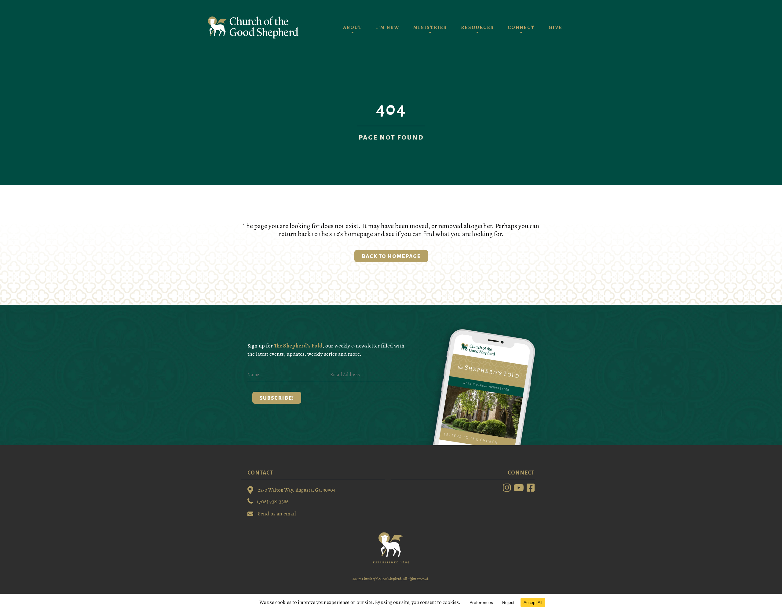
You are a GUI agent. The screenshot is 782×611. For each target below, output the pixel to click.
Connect (521, 27)
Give (555, 27)
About (352, 27)
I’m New (387, 27)
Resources (477, 27)
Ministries (430, 27)
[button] (276, 398)
